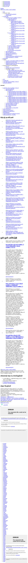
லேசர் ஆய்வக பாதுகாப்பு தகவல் (15, 77)
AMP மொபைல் (10, 396)
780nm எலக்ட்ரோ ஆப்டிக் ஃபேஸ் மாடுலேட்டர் (17, 97)
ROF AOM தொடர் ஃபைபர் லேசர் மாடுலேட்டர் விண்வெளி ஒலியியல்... (15, 208)
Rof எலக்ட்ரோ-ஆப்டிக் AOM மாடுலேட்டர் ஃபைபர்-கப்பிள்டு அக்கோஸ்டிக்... (14, 214)
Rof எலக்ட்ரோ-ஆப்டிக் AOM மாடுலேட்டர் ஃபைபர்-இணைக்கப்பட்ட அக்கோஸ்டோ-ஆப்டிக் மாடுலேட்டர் (15, 337)
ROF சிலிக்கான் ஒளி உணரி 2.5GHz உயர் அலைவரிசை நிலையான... (14, 180)
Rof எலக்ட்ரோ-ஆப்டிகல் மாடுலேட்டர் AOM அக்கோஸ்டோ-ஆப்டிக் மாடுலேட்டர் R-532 (15, 246)
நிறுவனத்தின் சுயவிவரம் (11, 14)
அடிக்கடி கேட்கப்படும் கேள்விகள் (13, 67)
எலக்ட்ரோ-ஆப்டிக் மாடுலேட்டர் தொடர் (13, 17)
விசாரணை (8, 276)
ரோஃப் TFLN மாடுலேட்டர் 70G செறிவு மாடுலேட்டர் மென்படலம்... (14, 187)
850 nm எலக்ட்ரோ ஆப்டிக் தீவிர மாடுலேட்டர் (17, 91)
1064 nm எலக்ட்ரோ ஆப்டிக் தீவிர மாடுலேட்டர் (17, 92)
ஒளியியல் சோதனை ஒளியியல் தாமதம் (14, 56)
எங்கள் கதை (8, 15)
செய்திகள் (5, 58)
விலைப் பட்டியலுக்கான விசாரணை (8, 393)
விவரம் (11, 276)
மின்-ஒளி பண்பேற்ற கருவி (13, 46)
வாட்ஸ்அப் (6, 404)
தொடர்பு (7, 66)
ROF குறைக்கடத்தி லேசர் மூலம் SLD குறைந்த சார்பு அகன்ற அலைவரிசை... (14, 154)
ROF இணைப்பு (9, 55)
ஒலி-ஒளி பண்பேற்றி (12, 18)
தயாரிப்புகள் (5, 16)
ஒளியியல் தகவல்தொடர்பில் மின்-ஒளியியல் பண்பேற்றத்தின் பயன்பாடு (15, 64)
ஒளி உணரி (9, 400)
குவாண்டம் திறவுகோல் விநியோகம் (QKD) (15, 60)
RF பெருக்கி (11, 49)
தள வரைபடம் (3, 396)
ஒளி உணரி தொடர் (9, 51)
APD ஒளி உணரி (9, 399)
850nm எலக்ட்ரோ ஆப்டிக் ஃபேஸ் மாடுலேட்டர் (17, 98)
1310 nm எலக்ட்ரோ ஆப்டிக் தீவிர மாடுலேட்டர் (17, 93)
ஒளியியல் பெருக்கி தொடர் (11, 53)
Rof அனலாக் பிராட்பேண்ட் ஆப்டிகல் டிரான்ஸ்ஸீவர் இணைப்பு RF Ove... (13, 159)
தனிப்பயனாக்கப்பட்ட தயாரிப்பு (12, 57)
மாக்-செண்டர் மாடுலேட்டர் (6, 398)
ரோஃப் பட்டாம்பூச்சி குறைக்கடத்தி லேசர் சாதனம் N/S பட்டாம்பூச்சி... (14, 173)
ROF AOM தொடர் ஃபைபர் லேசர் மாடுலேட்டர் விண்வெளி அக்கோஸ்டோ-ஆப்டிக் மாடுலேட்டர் (14, 285)
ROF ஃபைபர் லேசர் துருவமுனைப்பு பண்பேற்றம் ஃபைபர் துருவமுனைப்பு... (13, 221)
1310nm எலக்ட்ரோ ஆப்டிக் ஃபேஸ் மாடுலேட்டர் (17, 100)
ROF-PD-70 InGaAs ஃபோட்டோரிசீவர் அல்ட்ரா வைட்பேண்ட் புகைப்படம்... (13, 123)
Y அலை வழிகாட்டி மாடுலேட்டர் (14, 45)
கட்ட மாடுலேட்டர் (11, 32)
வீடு (4, 11)
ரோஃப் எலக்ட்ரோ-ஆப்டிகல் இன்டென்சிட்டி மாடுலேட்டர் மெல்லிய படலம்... (14, 195)
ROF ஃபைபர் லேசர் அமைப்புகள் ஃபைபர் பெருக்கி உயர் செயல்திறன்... (14, 228)
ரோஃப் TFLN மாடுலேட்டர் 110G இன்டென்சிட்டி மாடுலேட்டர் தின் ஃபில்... (14, 166)
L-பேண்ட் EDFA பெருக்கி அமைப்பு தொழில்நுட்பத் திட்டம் (15, 74)
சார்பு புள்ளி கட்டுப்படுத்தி (13, 48)
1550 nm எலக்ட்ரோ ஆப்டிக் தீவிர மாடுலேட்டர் (17, 94)
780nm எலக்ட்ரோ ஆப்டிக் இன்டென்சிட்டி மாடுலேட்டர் (16, 22)
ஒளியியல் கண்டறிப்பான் (19, 399)
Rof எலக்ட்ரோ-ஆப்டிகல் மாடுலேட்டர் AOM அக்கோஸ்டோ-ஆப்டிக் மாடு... (15, 201)
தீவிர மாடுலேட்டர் (12, 20)
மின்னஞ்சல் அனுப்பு (5, 402)
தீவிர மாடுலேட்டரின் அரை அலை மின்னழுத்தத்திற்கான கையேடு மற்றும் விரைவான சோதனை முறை (16, 71)
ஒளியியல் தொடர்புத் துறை (11, 61)
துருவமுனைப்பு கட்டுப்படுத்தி (14, 50)
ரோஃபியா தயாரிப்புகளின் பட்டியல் (15, 75)
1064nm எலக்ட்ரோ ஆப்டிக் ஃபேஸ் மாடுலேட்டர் (17, 99)
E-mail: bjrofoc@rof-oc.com (9, 382)
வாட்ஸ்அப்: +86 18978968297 (9, 383)
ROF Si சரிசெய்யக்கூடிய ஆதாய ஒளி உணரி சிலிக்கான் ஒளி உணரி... (15, 134)
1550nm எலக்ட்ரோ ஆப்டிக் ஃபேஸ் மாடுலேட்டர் (17, 101)
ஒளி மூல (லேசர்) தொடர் (11, 52)
